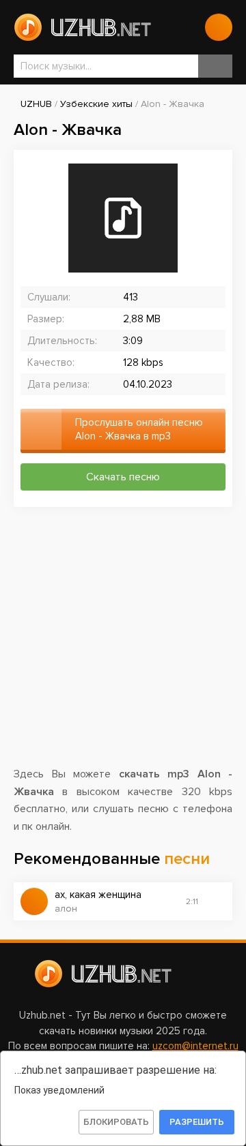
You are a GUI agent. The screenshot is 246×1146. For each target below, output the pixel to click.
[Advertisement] (123, 643)
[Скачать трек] (215, 901)
